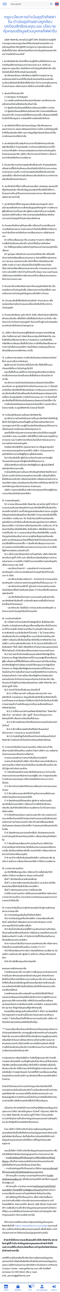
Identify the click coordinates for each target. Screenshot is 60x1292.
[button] (5, 4)
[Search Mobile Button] (51, 4)
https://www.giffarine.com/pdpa (31, 1225)
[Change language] (57, 4)
